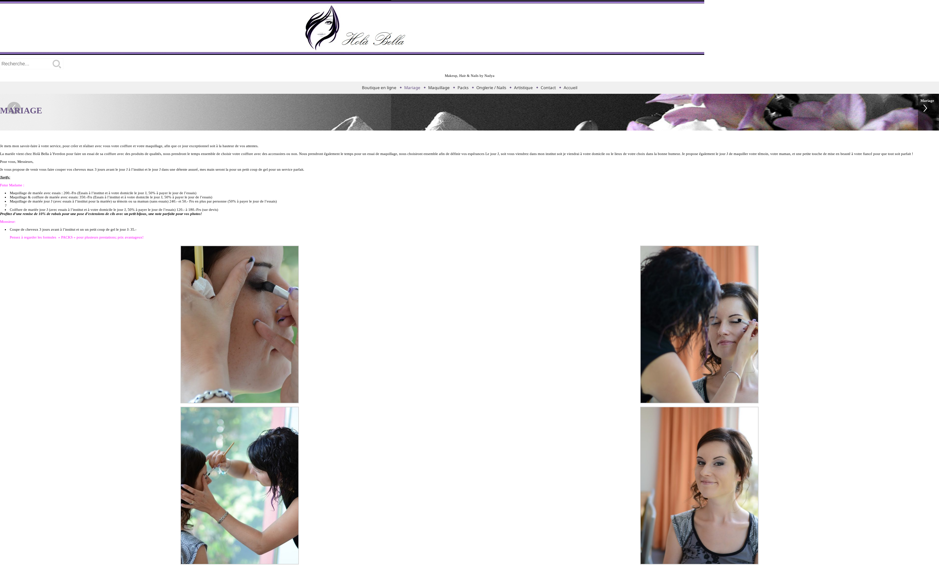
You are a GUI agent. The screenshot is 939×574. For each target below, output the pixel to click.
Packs (463, 87)
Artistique (523, 87)
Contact (548, 87)
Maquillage (439, 87)
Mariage (412, 87)
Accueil (570, 87)
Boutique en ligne (379, 87)
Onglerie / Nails (491, 87)
